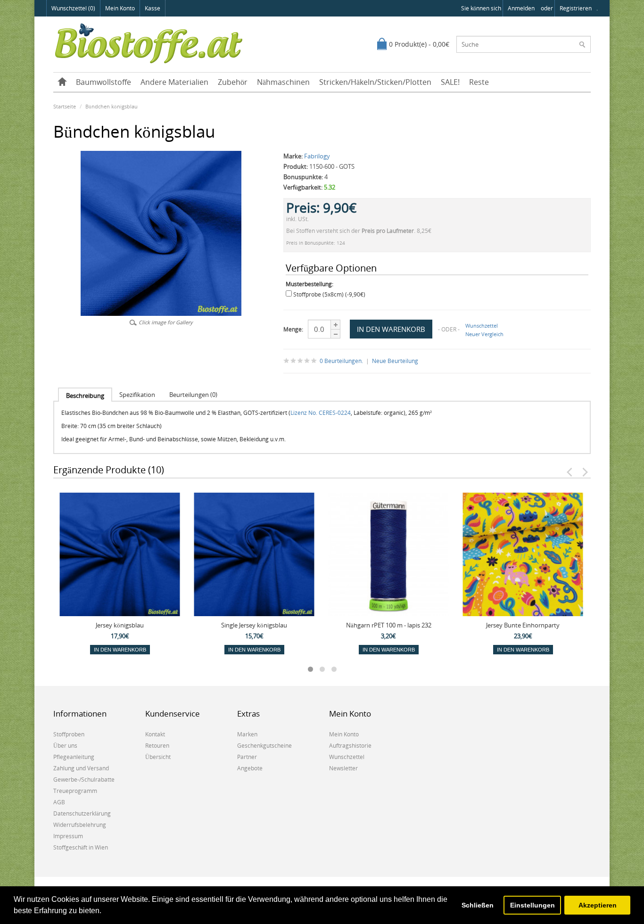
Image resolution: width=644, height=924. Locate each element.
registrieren (576, 8)
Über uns (65, 746)
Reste (479, 82)
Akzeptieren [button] (597, 905)
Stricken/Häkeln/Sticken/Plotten (375, 82)
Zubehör (233, 82)
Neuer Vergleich (484, 334)
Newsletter (343, 768)
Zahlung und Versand (81, 768)
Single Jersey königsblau (254, 625)
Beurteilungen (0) (193, 394)
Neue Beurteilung (395, 361)
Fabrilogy (317, 156)
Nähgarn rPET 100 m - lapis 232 (388, 625)
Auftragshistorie (350, 746)
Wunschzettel (481, 325)
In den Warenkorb (120, 649)
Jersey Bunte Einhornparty (523, 625)
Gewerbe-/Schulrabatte (84, 780)
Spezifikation (137, 394)
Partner (247, 757)
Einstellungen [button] (532, 905)
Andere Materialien (174, 82)
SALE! (450, 82)
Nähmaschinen (283, 82)
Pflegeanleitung (73, 757)
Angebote (250, 768)
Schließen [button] (478, 905)
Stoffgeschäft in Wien (80, 847)
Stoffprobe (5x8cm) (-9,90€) (329, 294)
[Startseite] (62, 82)
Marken (247, 734)
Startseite (64, 106)
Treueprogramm (75, 791)
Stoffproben (68, 734)
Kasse (152, 8)
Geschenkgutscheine (264, 746)
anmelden (521, 8)
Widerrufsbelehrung (79, 825)
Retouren (157, 746)
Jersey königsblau (120, 625)
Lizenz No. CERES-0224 (320, 413)
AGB (59, 802)
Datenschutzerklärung (82, 813)
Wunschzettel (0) (73, 8)
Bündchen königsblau (111, 106)
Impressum (68, 836)
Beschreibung (85, 395)
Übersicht (158, 757)
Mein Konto (120, 8)
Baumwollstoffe (103, 82)
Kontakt (155, 734)
